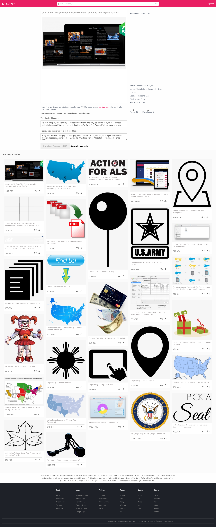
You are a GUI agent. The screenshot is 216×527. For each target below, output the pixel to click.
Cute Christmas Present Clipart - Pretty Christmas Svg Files (192, 343)
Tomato (59, 505)
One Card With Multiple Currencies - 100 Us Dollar (107, 338)
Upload (211, 4)
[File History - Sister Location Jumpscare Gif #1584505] (66, 445)
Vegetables (60, 502)
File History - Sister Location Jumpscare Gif (63, 460)
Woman (123, 505)
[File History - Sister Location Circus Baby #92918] (24, 339)
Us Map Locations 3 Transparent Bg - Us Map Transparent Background (64, 329)
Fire (139, 499)
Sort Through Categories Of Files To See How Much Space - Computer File (148, 313)
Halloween (103, 499)
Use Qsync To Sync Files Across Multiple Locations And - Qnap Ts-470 (20, 185)
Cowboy (123, 508)
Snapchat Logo (81, 508)
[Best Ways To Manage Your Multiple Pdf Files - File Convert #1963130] (66, 219)
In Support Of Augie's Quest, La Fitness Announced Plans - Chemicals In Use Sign (104, 179)
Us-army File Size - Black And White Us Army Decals (148, 263)
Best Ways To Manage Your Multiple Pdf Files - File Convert (64, 242)
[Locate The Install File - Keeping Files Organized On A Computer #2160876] (192, 232)
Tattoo (156, 512)
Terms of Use (168, 521)
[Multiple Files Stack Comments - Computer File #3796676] (24, 280)
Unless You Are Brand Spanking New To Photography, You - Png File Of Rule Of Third (22, 224)
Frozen (122, 495)
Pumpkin (59, 508)
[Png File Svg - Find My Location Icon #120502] (66, 360)
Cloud (140, 495)
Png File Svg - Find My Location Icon (60, 383)
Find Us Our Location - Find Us (58, 287)
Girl (121, 499)
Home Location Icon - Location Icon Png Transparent (188, 212)
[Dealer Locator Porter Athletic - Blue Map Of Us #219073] (192, 367)
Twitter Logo (80, 499)
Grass (140, 502)
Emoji (156, 495)
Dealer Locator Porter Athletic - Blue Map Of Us (191, 382)
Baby (122, 502)
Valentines (103, 505)
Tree (139, 508)
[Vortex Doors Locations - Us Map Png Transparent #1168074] (66, 405)
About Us (142, 521)
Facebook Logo (81, 505)
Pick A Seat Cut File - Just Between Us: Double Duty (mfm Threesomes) (190, 426)
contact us (103, 107)
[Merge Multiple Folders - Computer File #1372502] (108, 407)
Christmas (102, 495)
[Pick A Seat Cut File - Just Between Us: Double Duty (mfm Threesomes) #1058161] (192, 408)
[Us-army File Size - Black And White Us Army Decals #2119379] (150, 233)
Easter (101, 508)
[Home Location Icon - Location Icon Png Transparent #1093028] (192, 184)
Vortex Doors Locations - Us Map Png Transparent (61, 421)
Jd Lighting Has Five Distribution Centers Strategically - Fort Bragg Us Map (62, 187)
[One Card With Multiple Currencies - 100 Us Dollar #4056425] (108, 309)
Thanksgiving (104, 502)
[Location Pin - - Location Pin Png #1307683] (108, 230)
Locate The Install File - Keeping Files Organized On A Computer (191, 245)
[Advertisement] (81, 85)
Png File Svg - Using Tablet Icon (101, 385)
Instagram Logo (82, 495)
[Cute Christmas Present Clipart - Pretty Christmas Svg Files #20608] (192, 320)
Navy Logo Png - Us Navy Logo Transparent (148, 434)
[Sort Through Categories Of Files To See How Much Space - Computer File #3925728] (150, 292)
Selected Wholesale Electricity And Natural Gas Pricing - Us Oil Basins (22, 409)
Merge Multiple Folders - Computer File (103, 422)
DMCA (159, 521)
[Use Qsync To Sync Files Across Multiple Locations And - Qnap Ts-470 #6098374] (24, 170)
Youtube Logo (81, 502)
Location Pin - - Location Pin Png (101, 272)
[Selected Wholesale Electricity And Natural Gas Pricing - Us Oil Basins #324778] (24, 391)
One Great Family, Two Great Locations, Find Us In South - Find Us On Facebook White (23, 247)
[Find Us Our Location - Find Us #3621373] (66, 269)
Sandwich (60, 499)
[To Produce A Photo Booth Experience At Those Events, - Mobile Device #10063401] (150, 175)
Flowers (157, 499)
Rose (156, 502)
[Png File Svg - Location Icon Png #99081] (150, 352)
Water (156, 505)
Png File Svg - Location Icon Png (143, 381)
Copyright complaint (79, 146)
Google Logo (80, 512)
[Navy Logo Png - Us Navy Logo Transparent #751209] (150, 411)
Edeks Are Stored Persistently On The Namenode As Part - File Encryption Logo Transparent (191, 288)
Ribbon (156, 508)
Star (139, 505)
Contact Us (151, 521)
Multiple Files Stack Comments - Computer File (22, 303)
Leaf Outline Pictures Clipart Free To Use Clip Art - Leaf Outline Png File (23, 454)
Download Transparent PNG (55, 146)
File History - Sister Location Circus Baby (20, 366)
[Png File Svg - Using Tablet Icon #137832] (108, 365)
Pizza (58, 495)
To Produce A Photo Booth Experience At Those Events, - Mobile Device (149, 195)
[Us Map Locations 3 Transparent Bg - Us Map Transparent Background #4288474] (66, 311)
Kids (121, 512)
